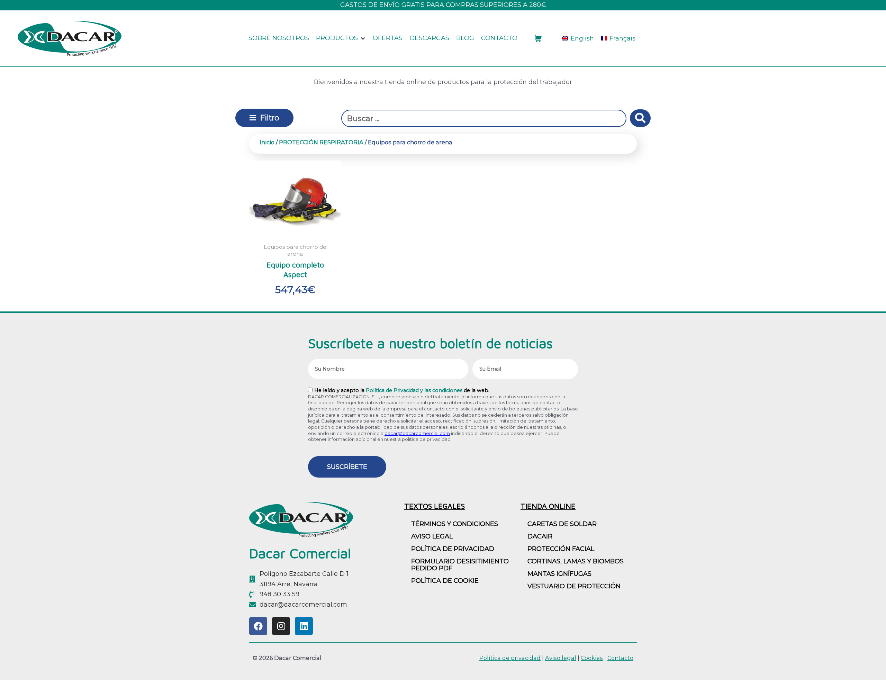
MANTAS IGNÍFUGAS (559, 574)
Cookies (592, 657)
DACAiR (539, 536)
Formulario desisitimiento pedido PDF (460, 564)
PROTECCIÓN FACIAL (560, 549)
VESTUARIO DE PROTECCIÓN (574, 586)
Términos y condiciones (454, 524)
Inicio (267, 142)
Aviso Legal (432, 536)
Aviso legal (560, 657)
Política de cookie (445, 580)
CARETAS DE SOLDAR (562, 524)
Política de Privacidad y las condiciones (414, 390)
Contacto (620, 657)
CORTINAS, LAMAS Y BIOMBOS (575, 561)
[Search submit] (640, 118)
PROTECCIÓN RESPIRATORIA (321, 142)
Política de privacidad (452, 549)
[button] (341, 38)
